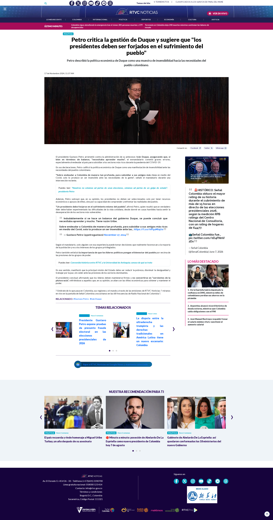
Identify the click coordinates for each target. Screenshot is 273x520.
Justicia (215, 19)
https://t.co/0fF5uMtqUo (148, 229)
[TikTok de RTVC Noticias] (209, 481)
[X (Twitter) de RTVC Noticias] (184, 481)
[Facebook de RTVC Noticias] (176, 481)
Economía (169, 19)
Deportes (146, 19)
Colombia (77, 19)
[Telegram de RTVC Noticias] (217, 481)
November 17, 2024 (115, 235)
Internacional (100, 19)
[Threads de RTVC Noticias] (225, 481)
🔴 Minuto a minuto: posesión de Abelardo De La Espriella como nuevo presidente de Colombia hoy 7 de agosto (135, 441)
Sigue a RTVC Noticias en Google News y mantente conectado (115, 364)
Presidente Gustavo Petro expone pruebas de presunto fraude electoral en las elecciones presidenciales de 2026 (92, 332)
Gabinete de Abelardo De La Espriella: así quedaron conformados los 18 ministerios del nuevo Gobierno (194, 441)
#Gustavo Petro (81, 299)
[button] (109, 350)
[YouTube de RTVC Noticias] (201, 481)
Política (123, 19)
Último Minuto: (53, 26)
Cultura (192, 19)
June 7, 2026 (216, 251)
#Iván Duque (96, 299)
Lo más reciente (54, 19)
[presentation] (52, 328)
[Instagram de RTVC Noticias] (192, 481)
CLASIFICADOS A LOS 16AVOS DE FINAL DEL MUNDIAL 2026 (204, 2)
